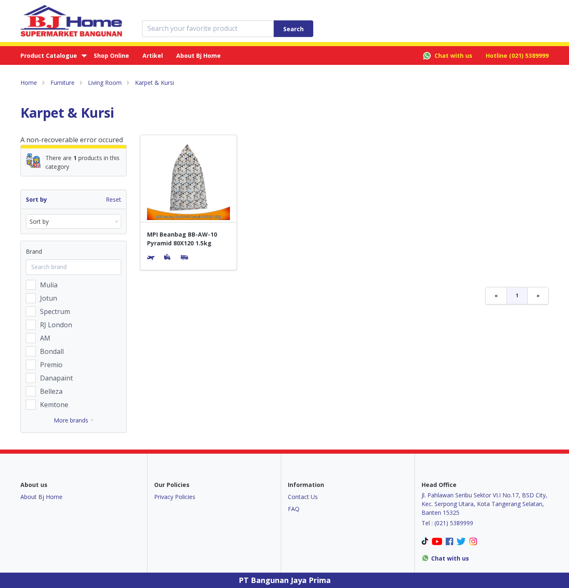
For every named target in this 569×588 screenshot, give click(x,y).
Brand (34, 251)
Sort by (36, 199)
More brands (71, 420)
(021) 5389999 (529, 55)
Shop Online (111, 55)
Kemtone (54, 404)
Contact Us (303, 497)
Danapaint (56, 378)
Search (293, 29)
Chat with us (453, 55)
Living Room (105, 82)
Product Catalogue (48, 55)
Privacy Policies (174, 497)
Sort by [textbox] (39, 221)
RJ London (56, 324)
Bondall (52, 351)
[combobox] (73, 221)
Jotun (48, 298)
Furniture (62, 82)
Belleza (51, 391)
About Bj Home (198, 55)
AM (45, 338)
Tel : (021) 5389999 (447, 523)
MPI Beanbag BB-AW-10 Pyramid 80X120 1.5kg (182, 238)
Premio (51, 364)
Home (28, 82)
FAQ (293, 509)
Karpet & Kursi (154, 82)
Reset (113, 199)
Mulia (48, 284)
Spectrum (55, 311)
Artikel (152, 55)
